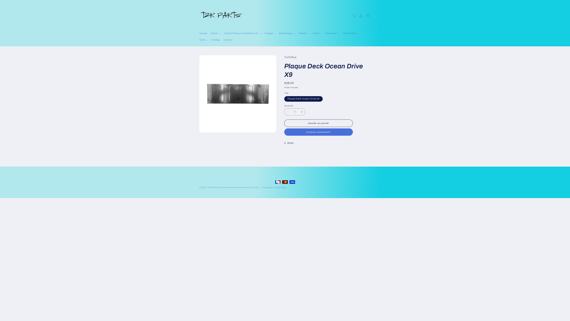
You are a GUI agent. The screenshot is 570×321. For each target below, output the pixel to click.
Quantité (288, 106)
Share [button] (290, 143)
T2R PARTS (212, 187)
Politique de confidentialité (274, 187)
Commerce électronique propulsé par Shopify (238, 187)
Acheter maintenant (318, 132)
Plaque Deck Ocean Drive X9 (303, 99)
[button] (215, 33)
